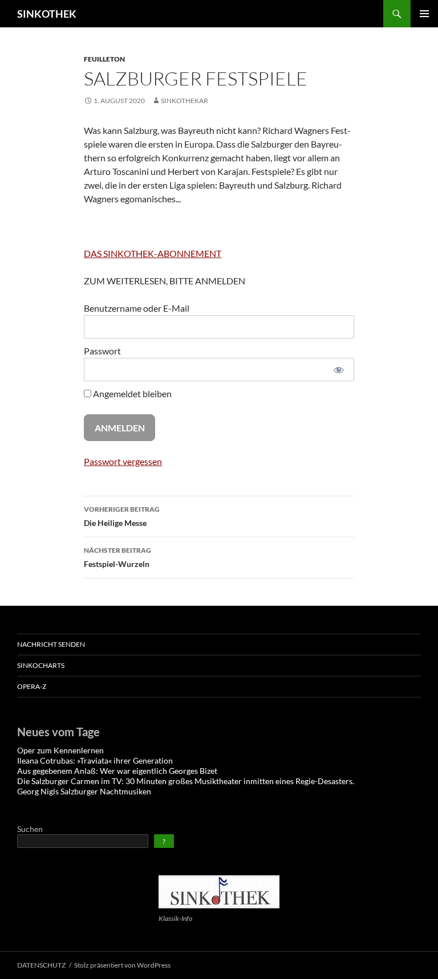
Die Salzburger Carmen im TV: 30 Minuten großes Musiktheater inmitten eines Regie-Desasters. (185, 781)
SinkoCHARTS (40, 665)
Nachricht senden (51, 644)
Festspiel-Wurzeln (117, 557)
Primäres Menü (424, 13)
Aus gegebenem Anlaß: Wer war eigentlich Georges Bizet (117, 771)
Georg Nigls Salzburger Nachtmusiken (84, 791)
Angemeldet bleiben (131, 393)
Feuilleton (104, 59)
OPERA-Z (31, 686)
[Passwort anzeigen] (338, 369)
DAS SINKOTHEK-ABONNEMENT (152, 253)
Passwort (102, 350)
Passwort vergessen (123, 461)
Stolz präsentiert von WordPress (122, 965)
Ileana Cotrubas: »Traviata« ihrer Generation (95, 760)
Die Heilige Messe (122, 516)
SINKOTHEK (46, 13)
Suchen (30, 829)
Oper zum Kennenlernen (60, 750)
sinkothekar (184, 100)
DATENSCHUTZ (41, 965)
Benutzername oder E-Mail (136, 308)
